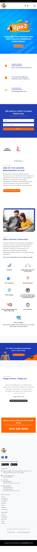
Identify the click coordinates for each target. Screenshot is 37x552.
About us (3, 507)
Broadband (4, 499)
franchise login (9, 1)
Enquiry (3, 514)
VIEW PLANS (18, 354)
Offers (3, 523)
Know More (18, 46)
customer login (28, 1)
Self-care (3, 519)
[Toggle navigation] (34, 5)
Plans (2, 505)
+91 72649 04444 (8, 487)
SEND (18, 129)
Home (3, 497)
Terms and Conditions (23, 532)
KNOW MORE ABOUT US (11, 190)
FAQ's (3, 521)
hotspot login (18, 1)
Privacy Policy (11, 532)
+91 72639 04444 (8, 489)
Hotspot (3, 503)
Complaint (4, 517)
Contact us (4, 509)
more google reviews (18, 400)
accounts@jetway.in (9, 475)
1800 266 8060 (18, 428)
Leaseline (4, 501)
